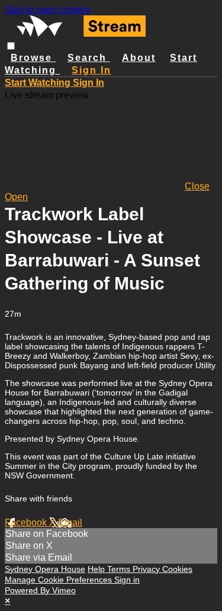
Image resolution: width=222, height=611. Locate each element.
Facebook (27, 522)
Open (16, 197)
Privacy (147, 569)
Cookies (177, 569)
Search (88, 58)
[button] (11, 46)
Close (197, 186)
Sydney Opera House (45, 569)
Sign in (91, 70)
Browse (33, 58)
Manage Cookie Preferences (59, 579)
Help (97, 569)
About (139, 58)
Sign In (88, 83)
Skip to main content (47, 10)
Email (70, 522)
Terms (120, 569)
